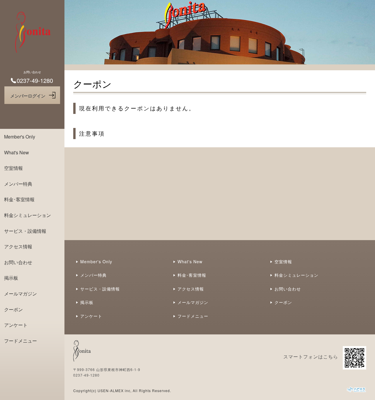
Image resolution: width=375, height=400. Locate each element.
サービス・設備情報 (25, 231)
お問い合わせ (18, 262)
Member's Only (19, 136)
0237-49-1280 (86, 374)
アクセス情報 (18, 246)
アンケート (16, 325)
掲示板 (11, 277)
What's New (16, 152)
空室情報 (13, 168)
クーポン (13, 309)
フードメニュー (20, 340)
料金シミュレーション (27, 215)
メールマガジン (20, 293)
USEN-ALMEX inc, (115, 390)
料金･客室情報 (19, 199)
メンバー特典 (18, 183)
